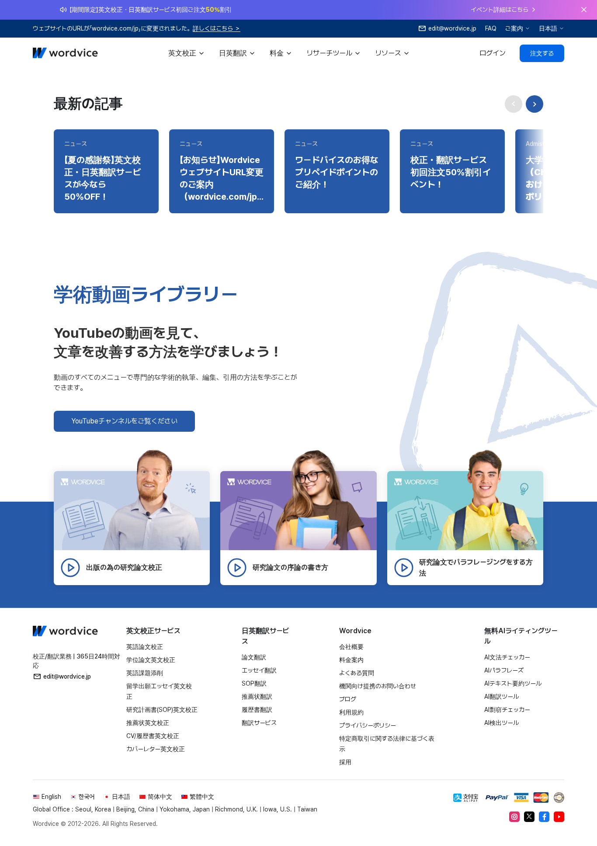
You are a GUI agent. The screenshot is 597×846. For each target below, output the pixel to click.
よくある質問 (356, 672)
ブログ (347, 699)
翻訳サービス (259, 722)
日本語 (548, 28)
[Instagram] (514, 816)
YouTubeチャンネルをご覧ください (124, 421)
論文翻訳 (254, 657)
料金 (277, 53)
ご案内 (514, 28)
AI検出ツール (501, 722)
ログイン (492, 53)
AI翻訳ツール (501, 696)
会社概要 (351, 646)
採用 (345, 762)
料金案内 (351, 659)
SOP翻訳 (254, 683)
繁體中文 (202, 796)
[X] (529, 816)
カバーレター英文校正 (155, 748)
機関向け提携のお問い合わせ (377, 686)
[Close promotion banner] (584, 9)
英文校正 (182, 53)
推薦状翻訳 (257, 696)
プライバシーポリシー (367, 725)
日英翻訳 (233, 53)
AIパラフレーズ (504, 670)
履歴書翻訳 (257, 709)
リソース (388, 53)
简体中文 (160, 796)
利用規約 (351, 712)
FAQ (490, 28)
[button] (534, 104)
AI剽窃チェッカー (507, 709)
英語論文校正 (144, 646)
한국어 (86, 796)
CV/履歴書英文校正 (152, 735)
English (51, 796)
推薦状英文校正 (147, 722)
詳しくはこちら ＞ (216, 28)
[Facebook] (544, 816)
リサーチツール (329, 53)
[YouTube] (559, 816)
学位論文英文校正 (150, 659)
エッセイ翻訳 (259, 670)
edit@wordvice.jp (67, 676)
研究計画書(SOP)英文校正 (162, 709)
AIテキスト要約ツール (512, 683)
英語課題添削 (144, 672)
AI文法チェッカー (507, 657)
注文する (542, 53)
